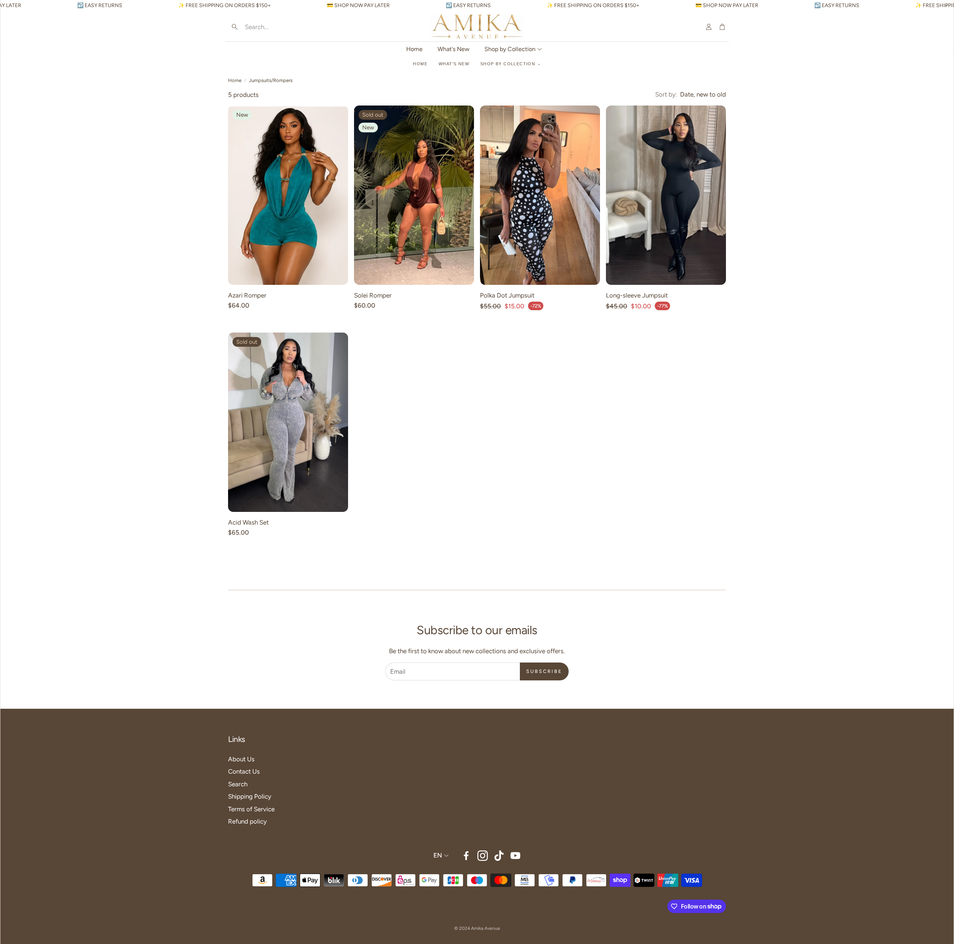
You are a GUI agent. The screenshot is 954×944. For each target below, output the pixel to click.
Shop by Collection (507, 64)
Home (420, 64)
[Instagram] (482, 855)
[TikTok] (499, 855)
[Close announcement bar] (946, 5)
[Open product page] (540, 195)
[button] (276, 27)
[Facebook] (466, 855)
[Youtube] (515, 855)
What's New (454, 64)
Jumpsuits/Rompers (271, 80)
